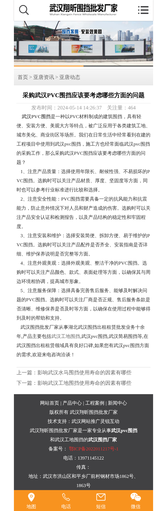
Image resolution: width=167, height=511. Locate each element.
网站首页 (49, 403)
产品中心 (72, 403)
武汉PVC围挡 (36, 116)
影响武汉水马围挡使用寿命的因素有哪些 (84, 372)
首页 (23, 77)
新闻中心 (117, 403)
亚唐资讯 (43, 77)
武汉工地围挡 (65, 336)
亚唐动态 (69, 77)
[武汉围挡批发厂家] (83, 43)
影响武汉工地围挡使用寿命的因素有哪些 (84, 383)
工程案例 (94, 403)
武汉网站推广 (86, 421)
